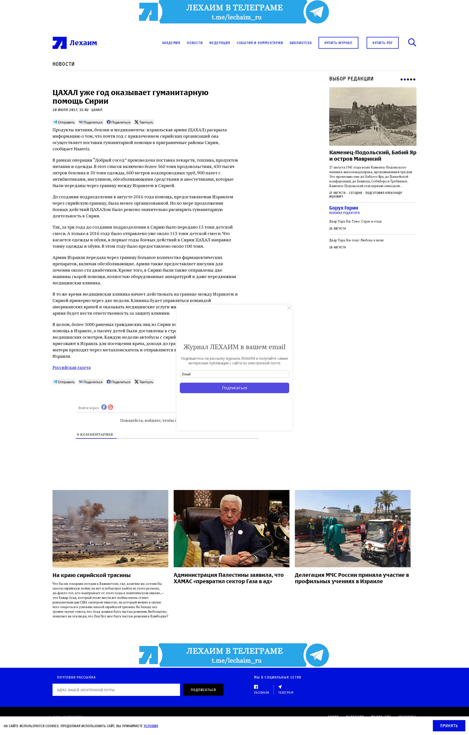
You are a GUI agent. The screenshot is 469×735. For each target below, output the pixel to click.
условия (151, 726)
